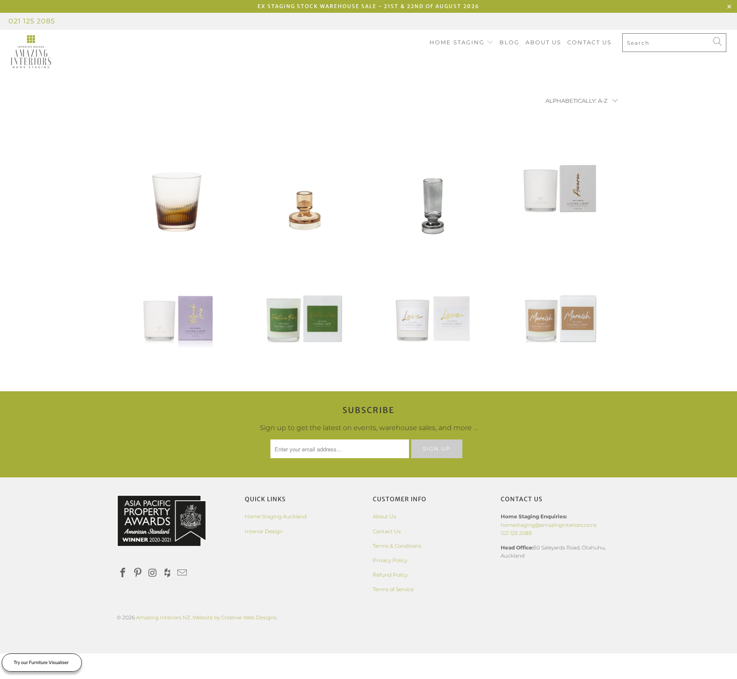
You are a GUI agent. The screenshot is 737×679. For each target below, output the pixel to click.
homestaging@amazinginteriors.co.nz (549, 525)
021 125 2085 (32, 21)
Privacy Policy (390, 560)
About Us (543, 42)
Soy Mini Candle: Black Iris (176, 312)
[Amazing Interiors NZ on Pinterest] (138, 573)
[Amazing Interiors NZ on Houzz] (167, 573)
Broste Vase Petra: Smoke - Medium (432, 182)
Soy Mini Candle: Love (432, 312)
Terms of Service (393, 589)
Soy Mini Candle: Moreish (560, 312)
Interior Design (264, 531)
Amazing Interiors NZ (163, 617)
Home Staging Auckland (276, 516)
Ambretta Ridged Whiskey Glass (176, 182)
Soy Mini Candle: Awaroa (560, 182)
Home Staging (458, 42)
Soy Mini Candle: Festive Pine (304, 312)
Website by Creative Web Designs (234, 617)
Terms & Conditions (397, 546)
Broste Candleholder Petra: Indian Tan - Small (304, 182)
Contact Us (589, 42)
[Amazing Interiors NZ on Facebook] (123, 573)
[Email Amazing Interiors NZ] (182, 573)
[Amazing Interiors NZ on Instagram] (152, 573)
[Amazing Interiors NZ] (63, 52)
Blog (509, 42)
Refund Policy (390, 575)
